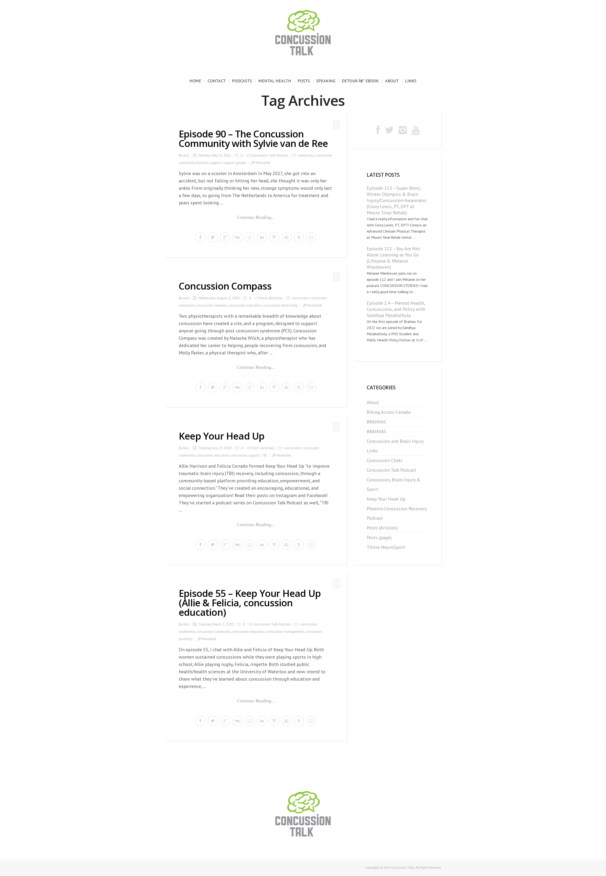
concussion (300, 298)
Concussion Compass (225, 285)
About (392, 81)
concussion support (245, 455)
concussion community (214, 631)
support (216, 162)
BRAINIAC (377, 422)
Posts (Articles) (270, 298)
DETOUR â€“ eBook (360, 81)
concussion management (285, 631)
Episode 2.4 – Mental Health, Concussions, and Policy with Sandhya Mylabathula (396, 309)
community (306, 155)
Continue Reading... (256, 217)
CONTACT (217, 81)
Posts (304, 81)
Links (410, 81)
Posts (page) (379, 537)
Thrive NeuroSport (386, 547)
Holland (202, 162)
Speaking (325, 81)
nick (186, 155)
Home (195, 81)
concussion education (245, 305)
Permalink (263, 162)
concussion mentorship (280, 305)
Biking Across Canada (388, 412)
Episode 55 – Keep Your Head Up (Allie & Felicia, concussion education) (250, 603)
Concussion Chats (385, 460)
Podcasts (242, 81)
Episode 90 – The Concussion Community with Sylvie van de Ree (253, 138)
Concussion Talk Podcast (269, 155)
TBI (264, 455)
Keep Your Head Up (221, 435)
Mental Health (274, 81)
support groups (234, 162)
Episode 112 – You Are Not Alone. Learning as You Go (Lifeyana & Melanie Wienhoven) (393, 258)
